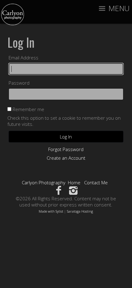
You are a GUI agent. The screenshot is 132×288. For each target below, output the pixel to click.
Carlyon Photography (43, 182)
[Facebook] (58, 190)
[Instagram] (73, 190)
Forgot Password (65, 149)
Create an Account (66, 158)
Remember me (28, 109)
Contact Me (96, 182)
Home (74, 182)
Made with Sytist (51, 211)
